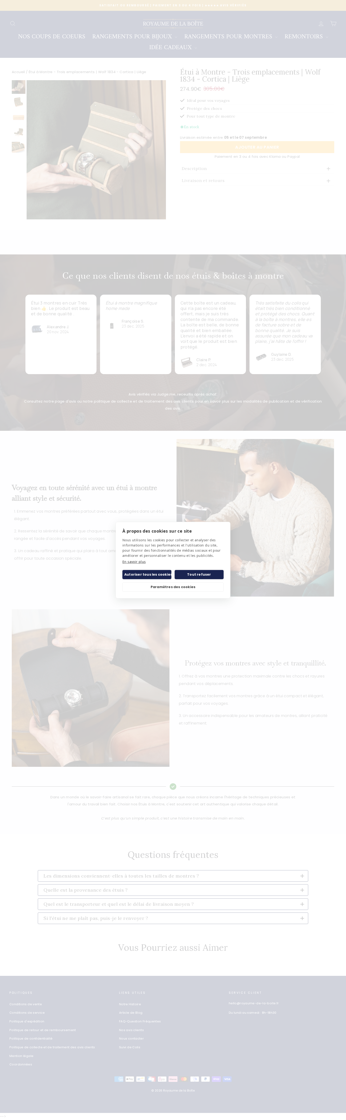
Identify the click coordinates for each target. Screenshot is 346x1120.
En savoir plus (134, 561)
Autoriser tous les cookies (147, 574)
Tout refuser (199, 574)
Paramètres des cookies (173, 587)
